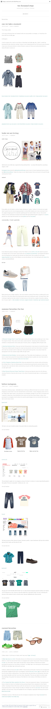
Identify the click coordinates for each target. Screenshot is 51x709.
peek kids (4, 402)
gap (29, 655)
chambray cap (36, 300)
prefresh (4, 568)
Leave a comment (14, 26)
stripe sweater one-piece (37, 124)
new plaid (32, 216)
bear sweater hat (6, 96)
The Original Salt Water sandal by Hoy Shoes (14, 682)
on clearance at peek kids (31, 253)
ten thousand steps (25, 6)
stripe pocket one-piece (41, 96)
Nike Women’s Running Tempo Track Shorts (14, 371)
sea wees (38, 687)
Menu (26, 14)
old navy (31, 671)
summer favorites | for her (13, 309)
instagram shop (6, 170)
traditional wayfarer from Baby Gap (10, 696)
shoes (45, 257)
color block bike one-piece (23, 124)
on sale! (17, 669)
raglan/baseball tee (6, 257)
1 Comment (12, 135)
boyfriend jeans (44, 300)
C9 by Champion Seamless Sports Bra (12, 362)
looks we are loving (10, 133)
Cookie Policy (25, 706)
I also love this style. (23, 358)
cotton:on (4, 459)
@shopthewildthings (20, 170)
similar (42, 694)
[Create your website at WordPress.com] (25, 1)
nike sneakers (15, 300)
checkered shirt (14, 96)
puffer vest (32, 96)
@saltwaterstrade (6, 691)
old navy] (33, 655)
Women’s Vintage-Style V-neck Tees (12, 339)
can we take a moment (11, 24)
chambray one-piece (24, 96)
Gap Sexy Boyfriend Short (9, 346)
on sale (3, 662)
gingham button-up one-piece (9, 124)
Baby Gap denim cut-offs (9, 659)
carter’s (46, 214)
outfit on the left (35, 251)
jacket (24, 216)
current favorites (9, 628)
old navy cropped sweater (26, 300)
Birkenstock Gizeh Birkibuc (9, 355)
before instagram (9, 384)
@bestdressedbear (8, 172)
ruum (3, 514)
